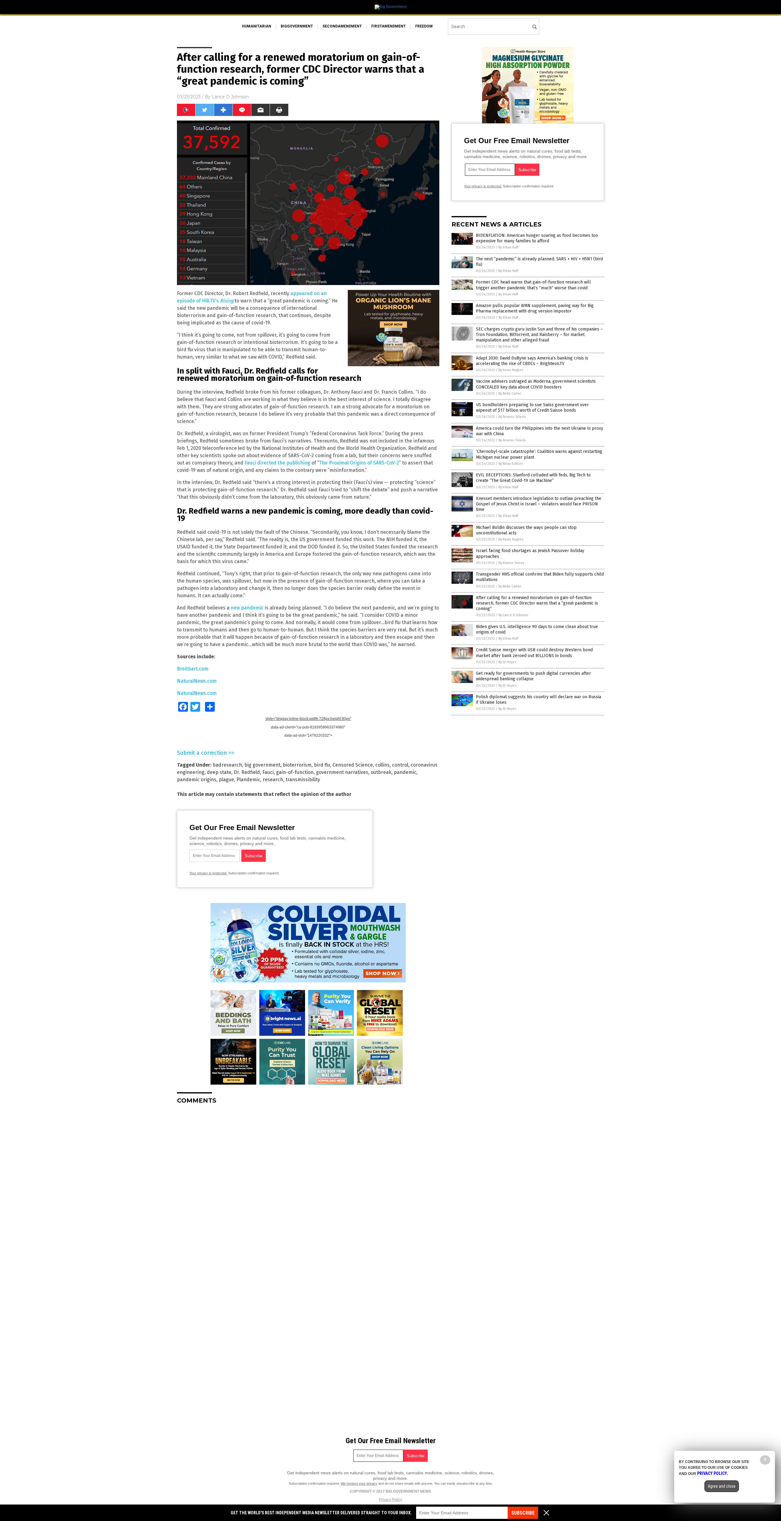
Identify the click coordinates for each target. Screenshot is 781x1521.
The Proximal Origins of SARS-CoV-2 (359, 463)
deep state (219, 772)
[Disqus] (308, 1185)
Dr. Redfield (247, 772)
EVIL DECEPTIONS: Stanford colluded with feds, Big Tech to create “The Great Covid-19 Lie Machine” (533, 477)
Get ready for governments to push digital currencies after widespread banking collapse (533, 676)
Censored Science (353, 765)
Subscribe (522, 1513)
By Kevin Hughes (510, 370)
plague (226, 779)
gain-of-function (295, 772)
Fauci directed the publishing (277, 463)
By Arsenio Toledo (512, 417)
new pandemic (247, 608)
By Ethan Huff (508, 247)
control (400, 765)
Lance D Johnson (230, 96)
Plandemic (248, 779)
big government (262, 765)
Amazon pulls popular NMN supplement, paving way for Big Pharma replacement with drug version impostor (535, 308)
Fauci (268, 772)
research (273, 779)
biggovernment (297, 26)
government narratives (342, 772)
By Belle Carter (509, 394)
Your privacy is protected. (208, 873)
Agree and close (722, 1486)
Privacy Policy (390, 1500)
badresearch (227, 765)
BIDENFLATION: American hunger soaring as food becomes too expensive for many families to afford (537, 238)
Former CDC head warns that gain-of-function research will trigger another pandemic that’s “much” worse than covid (533, 285)
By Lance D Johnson (513, 615)
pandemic (405, 772)
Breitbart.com (192, 669)
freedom (424, 26)
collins (382, 765)
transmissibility (303, 779)
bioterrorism (297, 765)
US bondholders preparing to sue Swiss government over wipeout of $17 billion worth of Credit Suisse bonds (532, 407)
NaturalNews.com (197, 681)
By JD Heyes (507, 662)
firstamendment (388, 26)
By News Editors (510, 464)
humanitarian (256, 26)
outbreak (381, 772)
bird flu (322, 765)
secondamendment (342, 26)
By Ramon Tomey (511, 563)
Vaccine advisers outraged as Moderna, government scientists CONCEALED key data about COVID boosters (536, 384)
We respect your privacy (359, 1483)
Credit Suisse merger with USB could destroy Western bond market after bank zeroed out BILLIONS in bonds (534, 652)
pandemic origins (196, 779)
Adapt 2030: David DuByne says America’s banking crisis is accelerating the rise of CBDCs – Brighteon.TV (532, 361)
